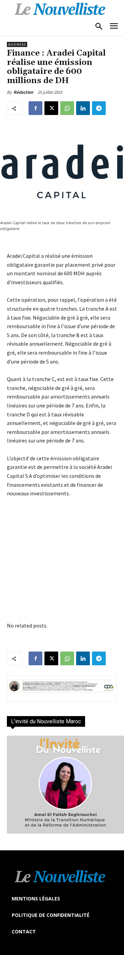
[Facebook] (35, 108)
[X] (51, 108)
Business (17, 44)
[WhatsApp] (67, 108)
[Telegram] (99, 108)
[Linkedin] (83, 108)
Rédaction (23, 92)
